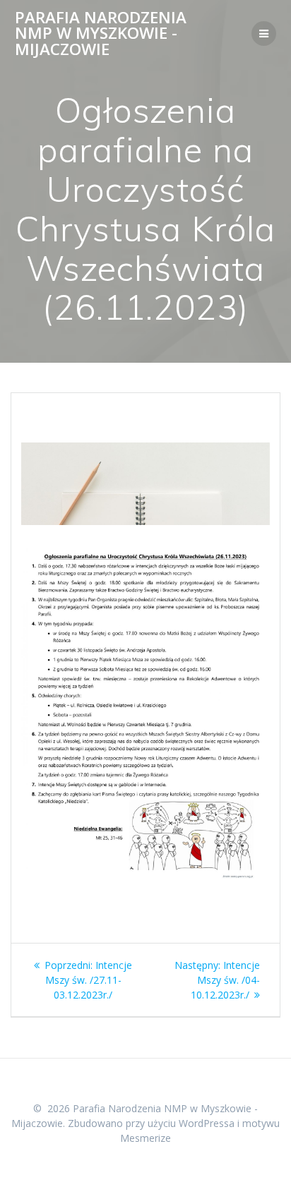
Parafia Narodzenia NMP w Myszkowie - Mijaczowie (100, 33)
